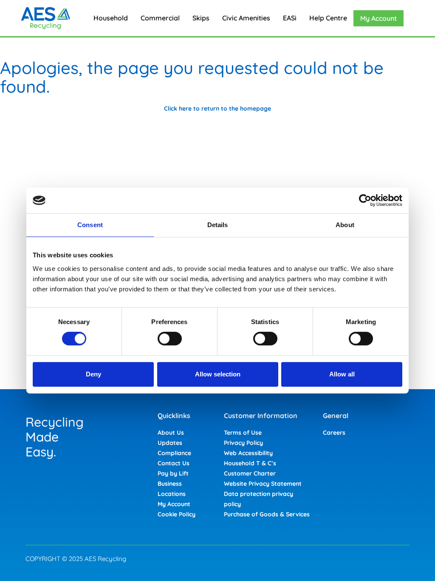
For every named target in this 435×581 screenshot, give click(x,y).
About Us (171, 432)
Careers (334, 432)
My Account (378, 18)
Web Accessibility (248, 453)
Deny (93, 374)
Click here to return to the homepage (217, 108)
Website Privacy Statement (263, 483)
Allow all (342, 374)
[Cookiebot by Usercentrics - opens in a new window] (365, 200)
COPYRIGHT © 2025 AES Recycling (75, 559)
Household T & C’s (250, 463)
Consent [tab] (90, 224)
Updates (170, 443)
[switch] (170, 338)
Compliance (174, 453)
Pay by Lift (173, 473)
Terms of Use (243, 432)
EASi (290, 18)
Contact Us (173, 463)
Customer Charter (250, 473)
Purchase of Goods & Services (267, 514)
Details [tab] (217, 224)
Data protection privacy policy (258, 499)
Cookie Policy (176, 514)
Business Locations (172, 489)
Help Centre (328, 18)
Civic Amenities (246, 18)
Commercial (160, 18)
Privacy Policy (243, 443)
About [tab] (345, 224)
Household (110, 18)
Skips (200, 18)
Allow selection (217, 374)
